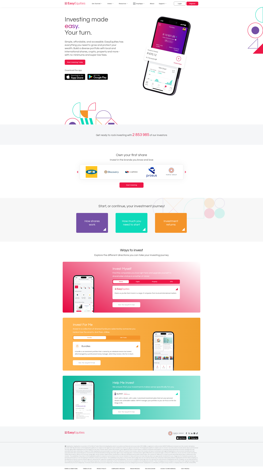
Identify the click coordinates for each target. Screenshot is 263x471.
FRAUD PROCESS (135, 468)
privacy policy (101, 468)
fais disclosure (150, 468)
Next (185, 172)
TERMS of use (87, 468)
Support (162, 4)
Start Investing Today (75, 62)
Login (180, 4)
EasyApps (139, 4)
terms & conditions (71, 468)
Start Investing (131, 185)
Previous (77, 172)
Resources (122, 4)
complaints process (118, 468)
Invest (109, 4)
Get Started (96, 4)
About (152, 4)
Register (192, 4)
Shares (121, 281)
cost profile (185, 468)
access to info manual (168, 468)
